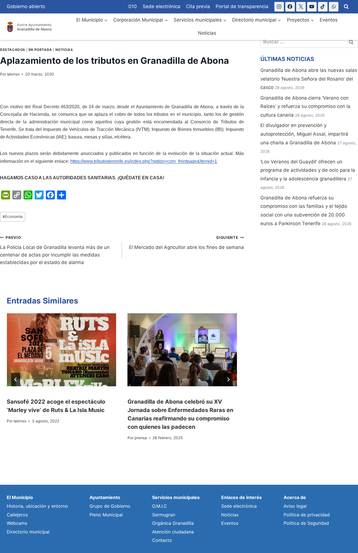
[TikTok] (323, 6)
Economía (13, 216)
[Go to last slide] (15, 379)
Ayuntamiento (105, 497)
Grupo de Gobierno (110, 506)
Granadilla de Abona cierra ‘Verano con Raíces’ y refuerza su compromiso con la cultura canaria (305, 106)
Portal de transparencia (242, 6)
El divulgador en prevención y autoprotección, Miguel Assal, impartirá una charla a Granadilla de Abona (304, 134)
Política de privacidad (307, 514)
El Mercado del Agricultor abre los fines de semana (186, 242)
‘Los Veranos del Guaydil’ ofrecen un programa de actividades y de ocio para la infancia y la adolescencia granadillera (307, 170)
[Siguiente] (228, 379)
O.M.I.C (159, 506)
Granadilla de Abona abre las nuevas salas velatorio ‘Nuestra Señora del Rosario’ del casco (308, 78)
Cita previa (198, 6)
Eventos (329, 20)
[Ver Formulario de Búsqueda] (346, 7)
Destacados (12, 50)
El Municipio (20, 497)
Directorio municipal (28, 532)
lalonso (13, 74)
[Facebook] (290, 6)
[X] (301, 6)
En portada (40, 50)
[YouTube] (312, 6)
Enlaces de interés (241, 497)
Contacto (162, 540)
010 (132, 6)
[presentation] (61, 349)
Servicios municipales (176, 497)
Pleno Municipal (106, 514)
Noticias (207, 33)
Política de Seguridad (306, 523)
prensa (141, 438)
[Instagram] (279, 6)
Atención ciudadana (173, 532)
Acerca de (295, 497)
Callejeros (17, 514)
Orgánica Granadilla (173, 523)
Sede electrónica (161, 6)
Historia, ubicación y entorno (37, 506)
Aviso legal (295, 506)
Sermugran (163, 514)
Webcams (17, 523)
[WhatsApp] (333, 6)
